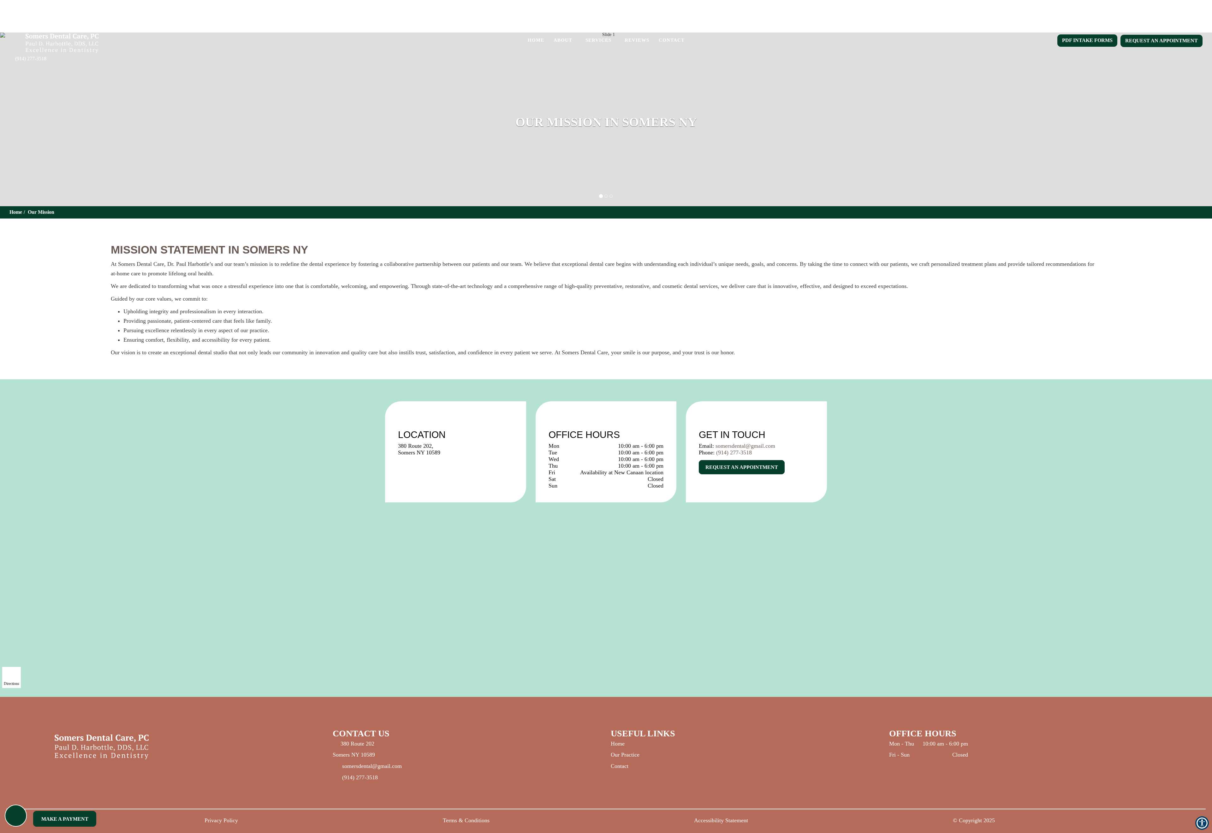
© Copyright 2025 (974, 820)
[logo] (62, 45)
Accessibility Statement (721, 820)
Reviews (637, 40)
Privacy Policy (221, 820)
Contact (672, 40)
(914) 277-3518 (30, 58)
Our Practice (625, 755)
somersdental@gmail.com (745, 446)
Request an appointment (1161, 40)
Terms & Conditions (466, 820)
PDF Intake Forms (1087, 40)
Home (536, 40)
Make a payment (64, 819)
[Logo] (188, 747)
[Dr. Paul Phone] (16, 816)
